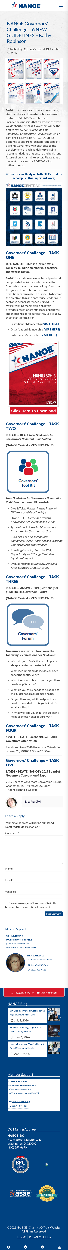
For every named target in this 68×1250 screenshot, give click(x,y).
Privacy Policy (40, 1237)
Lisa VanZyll (34, 49)
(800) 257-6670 (17, 1147)
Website (10, 891)
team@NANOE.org (39, 965)
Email (9, 880)
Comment (12, 833)
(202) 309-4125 (38, 969)
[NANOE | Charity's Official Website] (26, 5)
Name (9, 868)
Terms (21, 1237)
